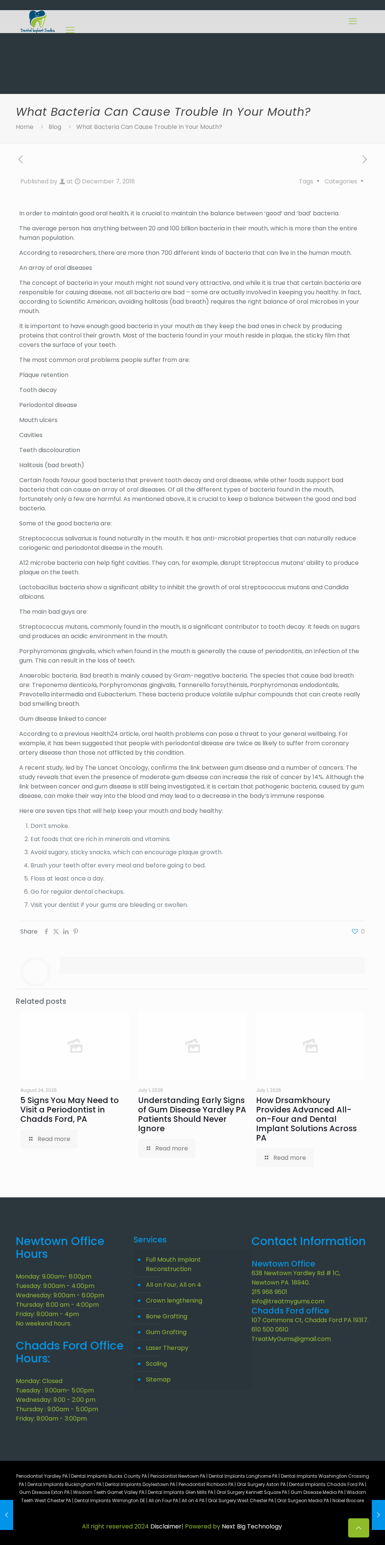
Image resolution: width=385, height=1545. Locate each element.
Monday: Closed (39, 1381)
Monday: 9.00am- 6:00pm (53, 1276)
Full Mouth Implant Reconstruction (173, 1264)
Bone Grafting (166, 1316)
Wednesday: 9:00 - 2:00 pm (55, 1399)
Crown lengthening (174, 1300)
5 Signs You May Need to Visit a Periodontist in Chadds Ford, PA (69, 1109)
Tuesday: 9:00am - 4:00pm (55, 1286)
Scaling (156, 1363)
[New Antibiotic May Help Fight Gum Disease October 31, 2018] (6, 1515)
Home (24, 127)
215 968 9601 (269, 1292)
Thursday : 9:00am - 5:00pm (57, 1409)
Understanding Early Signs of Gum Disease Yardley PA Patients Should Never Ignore (192, 1114)
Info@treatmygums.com (288, 1301)
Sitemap (158, 1379)
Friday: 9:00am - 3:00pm (51, 1418)
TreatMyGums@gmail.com (291, 1339)
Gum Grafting (166, 1332)
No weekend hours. (43, 1323)
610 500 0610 (270, 1329)
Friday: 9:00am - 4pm (47, 1314)
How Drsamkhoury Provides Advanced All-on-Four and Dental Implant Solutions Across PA (306, 1119)
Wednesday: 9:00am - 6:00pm (60, 1295)
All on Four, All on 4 (173, 1284)
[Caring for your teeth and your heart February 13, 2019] (378, 1515)
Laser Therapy (167, 1348)
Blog (55, 127)
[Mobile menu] (352, 21)
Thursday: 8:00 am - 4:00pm (57, 1304)
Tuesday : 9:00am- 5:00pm (55, 1390)
